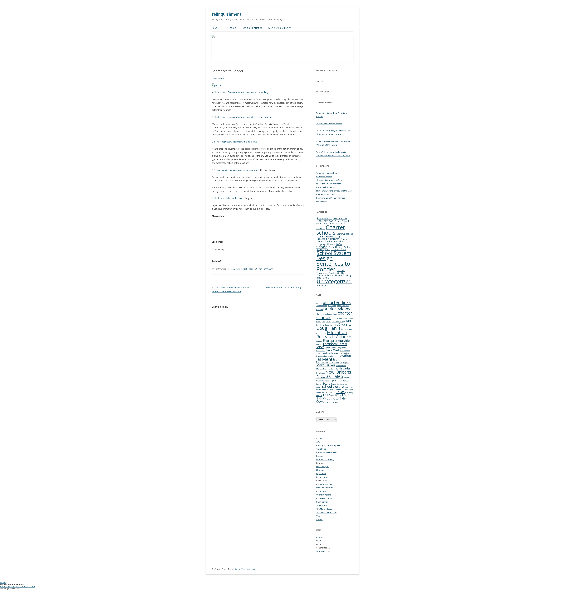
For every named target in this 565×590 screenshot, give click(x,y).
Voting (329, 402)
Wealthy (335, 402)
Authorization (321, 306)
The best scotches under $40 (228, 198)
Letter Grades (334, 363)
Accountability (324, 218)
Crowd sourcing (338, 322)
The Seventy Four (336, 395)
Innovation (339, 241)
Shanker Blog (322, 501)
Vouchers (321, 285)
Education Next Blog (325, 459)
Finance (319, 344)
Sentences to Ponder (243, 268)
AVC (318, 441)
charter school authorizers (326, 314)
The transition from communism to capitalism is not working (243, 117)
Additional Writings (252, 28)
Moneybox (321, 491)
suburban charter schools (331, 389)
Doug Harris (328, 328)
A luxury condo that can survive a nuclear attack (237, 170)
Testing (347, 275)
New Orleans (338, 372)
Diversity (344, 324)
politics (337, 380)
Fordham (330, 344)
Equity (344, 238)
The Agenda (321, 505)
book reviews (336, 309)
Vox (318, 516)
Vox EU (319, 519)
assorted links (337, 302)
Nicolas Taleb (329, 376)
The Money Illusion (324, 509)
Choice (346, 318)
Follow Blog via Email (326, 70)
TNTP (320, 398)
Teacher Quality (336, 273)
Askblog (319, 438)
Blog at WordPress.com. (245, 569)
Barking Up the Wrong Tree (328, 445)
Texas (340, 392)
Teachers (321, 275)
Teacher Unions (334, 275)
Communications (345, 233)
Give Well (333, 350)
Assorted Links (340, 218)
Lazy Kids (324, 363)
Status (346, 387)
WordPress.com (323, 551)
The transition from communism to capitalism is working (241, 92)
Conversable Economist (326, 452)
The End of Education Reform (329, 123)
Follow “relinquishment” (12, 584)
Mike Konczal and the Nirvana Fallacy (285, 287)
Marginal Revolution (325, 484)
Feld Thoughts (322, 466)
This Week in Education (326, 512)
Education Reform (328, 239)
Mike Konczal (341, 366)
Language (321, 244)
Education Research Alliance (333, 334)
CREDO (328, 322)
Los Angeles (344, 363)
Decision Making (332, 236)
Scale (326, 383)
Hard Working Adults (334, 353)
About (233, 28)
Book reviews (325, 221)
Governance (345, 351)
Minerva (319, 369)
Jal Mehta (325, 359)
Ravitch (319, 384)
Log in (318, 540)
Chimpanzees (337, 318)
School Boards (336, 384)
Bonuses (319, 310)
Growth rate (321, 353)
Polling (345, 381)
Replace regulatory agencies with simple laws (235, 141)
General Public (330, 348)
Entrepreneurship (336, 340)
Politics (347, 247)
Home (214, 28)
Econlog (319, 456)
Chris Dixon (321, 449)
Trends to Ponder (332, 399)
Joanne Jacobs (322, 477)
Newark (331, 244)
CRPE (348, 321)
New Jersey (320, 373)
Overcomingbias (323, 494)
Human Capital (324, 241)
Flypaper (320, 470)
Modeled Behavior (324, 487)
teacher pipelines (328, 392)
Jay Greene (321, 473)
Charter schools (330, 229)
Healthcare (347, 353)
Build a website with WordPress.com (17, 586)
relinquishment (226, 14)
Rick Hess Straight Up (325, 498)
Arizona (319, 303)
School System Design (333, 255)
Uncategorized (334, 281)
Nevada (344, 368)
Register (320, 537)
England (319, 341)
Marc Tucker (325, 365)
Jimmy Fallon (340, 360)
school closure (333, 386)
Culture (320, 236)
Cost (323, 322)
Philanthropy (335, 247)
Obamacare (326, 381)
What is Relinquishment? (279, 28)
